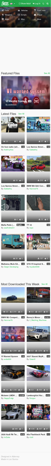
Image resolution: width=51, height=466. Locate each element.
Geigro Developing (11, 266)
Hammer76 (33, 188)
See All (47, 73)
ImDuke (7, 437)
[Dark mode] (43, 3)
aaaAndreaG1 (9, 227)
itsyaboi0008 (34, 266)
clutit (31, 437)
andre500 (7, 359)
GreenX (32, 359)
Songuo (32, 398)
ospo (31, 227)
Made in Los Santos (9, 459)
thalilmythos (8, 149)
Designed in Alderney (10, 456)
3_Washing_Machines (38, 320)
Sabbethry (33, 149)
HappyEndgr (9, 398)
